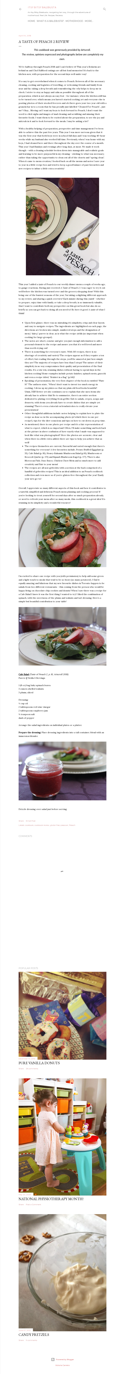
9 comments (31, 1340)
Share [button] (21, 821)
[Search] (104, 8)
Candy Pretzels (34, 1334)
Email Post (31, 821)
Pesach (72, 825)
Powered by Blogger (65, 1359)
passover (64, 825)
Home (31, 21)
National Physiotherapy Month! (51, 1198)
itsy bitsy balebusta (42, 7)
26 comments (32, 1068)
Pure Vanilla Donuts (39, 1063)
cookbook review (41, 825)
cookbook (29, 825)
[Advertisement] (62, 938)
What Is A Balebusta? (50, 21)
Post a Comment (33, 1204)
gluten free (55, 825)
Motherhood (74, 21)
